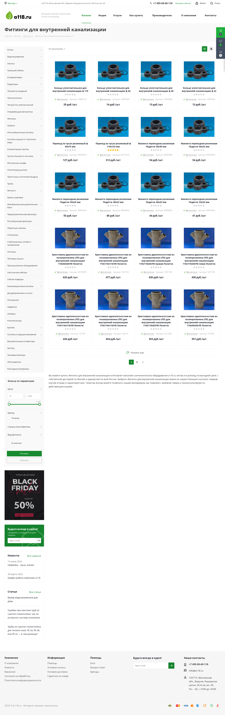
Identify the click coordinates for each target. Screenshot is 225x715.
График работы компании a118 (24, 577)
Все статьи (35, 591)
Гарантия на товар (57, 676)
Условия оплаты (56, 667)
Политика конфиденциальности (23, 680)
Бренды (94, 671)
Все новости (34, 555)
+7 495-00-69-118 (198, 664)
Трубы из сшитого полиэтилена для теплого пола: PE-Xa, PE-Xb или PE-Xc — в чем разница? (24, 630)
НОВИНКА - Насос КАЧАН (21, 565)
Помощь (52, 663)
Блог (92, 663)
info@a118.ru (196, 670)
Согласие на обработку (17, 676)
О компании (12, 663)
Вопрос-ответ (97, 667)
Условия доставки (57, 671)
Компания (11, 657)
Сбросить (24, 460)
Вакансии (10, 671)
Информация (56, 657)
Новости (9, 667)
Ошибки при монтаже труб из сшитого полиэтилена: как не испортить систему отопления (24, 614)
